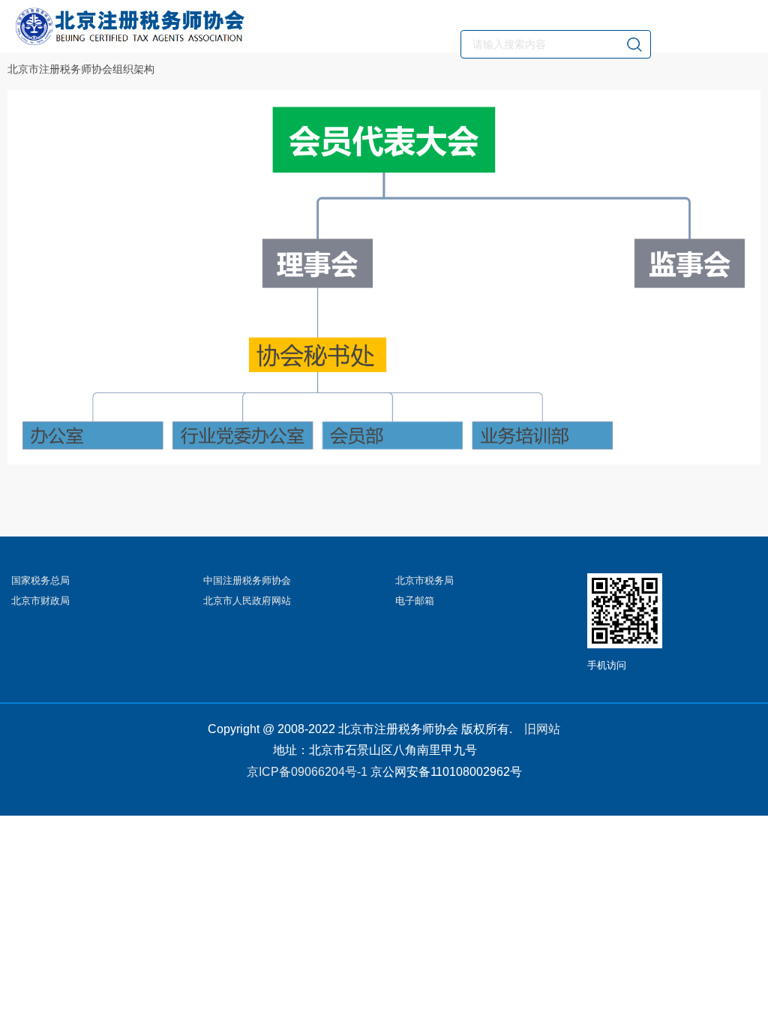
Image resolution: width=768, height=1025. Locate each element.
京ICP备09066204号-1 (307, 771)
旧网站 (542, 729)
